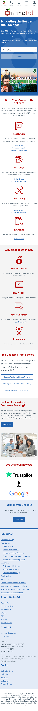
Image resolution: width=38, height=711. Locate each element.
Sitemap (4, 613)
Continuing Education (19, 148)
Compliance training (11, 572)
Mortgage (5, 563)
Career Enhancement (19, 150)
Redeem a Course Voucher (12, 592)
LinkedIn (4, 674)
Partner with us (7, 606)
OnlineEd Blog (7, 671)
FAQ (3, 616)
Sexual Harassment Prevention (13, 582)
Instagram (5, 681)
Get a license (8, 546)
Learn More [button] (7, 424)
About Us (5, 603)
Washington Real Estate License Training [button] (17, 384)
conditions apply (20, 322)
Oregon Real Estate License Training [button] (17, 377)
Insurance (5, 579)
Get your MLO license (12, 566)
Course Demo (6, 684)
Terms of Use (6, 622)
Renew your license (11, 549)
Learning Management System (14, 586)
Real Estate (5, 543)
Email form (5, 636)
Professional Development (14, 559)
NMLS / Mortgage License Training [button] (17, 390)
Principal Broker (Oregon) (13, 553)
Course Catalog (7, 539)
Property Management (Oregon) (16, 556)
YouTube (4, 677)
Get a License (19, 145)
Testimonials (6, 609)
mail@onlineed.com (9, 633)
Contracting (6, 576)
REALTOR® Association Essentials (15, 589)
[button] (34, 3)
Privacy (4, 619)
